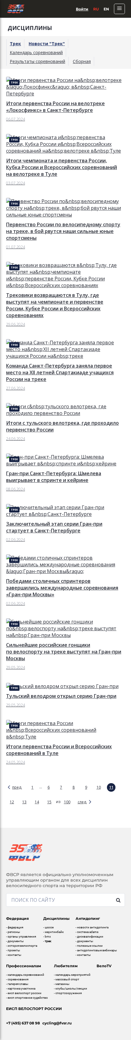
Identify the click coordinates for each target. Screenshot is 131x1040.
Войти (82, 9)
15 (49, 802)
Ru (96, 9)
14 (37, 802)
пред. (17, 787)
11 (111, 787)
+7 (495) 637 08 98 (23, 1023)
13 (24, 802)
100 (67, 802)
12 (12, 802)
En (106, 9)
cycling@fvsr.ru (57, 1023)
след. (82, 802)
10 (99, 787)
